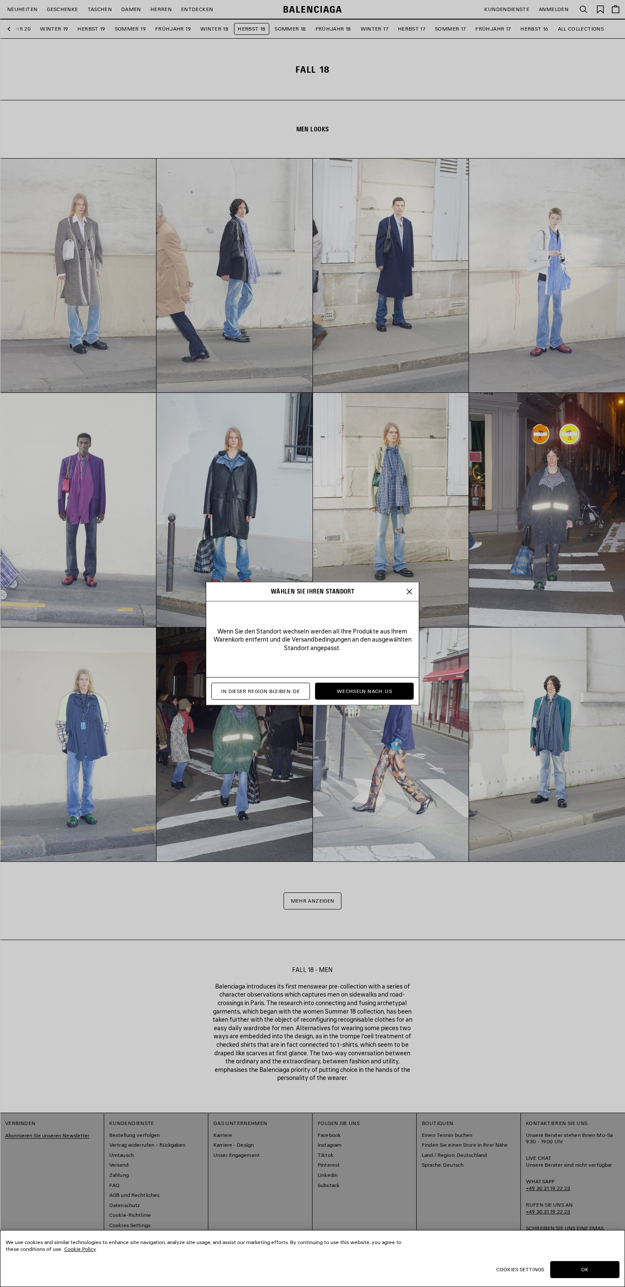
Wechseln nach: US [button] (364, 691)
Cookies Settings (520, 1269)
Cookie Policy (80, 1249)
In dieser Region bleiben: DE (260, 691)
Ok (584, 1269)
